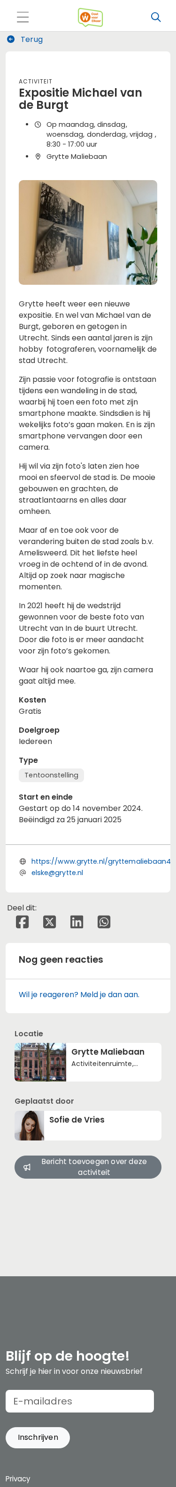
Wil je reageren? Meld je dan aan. (79, 994)
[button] (38, 1437)
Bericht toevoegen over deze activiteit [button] (94, 1167)
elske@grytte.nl (57, 872)
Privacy (18, 1479)
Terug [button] (31, 39)
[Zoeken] (156, 17)
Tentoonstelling (51, 775)
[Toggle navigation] (22, 17)
